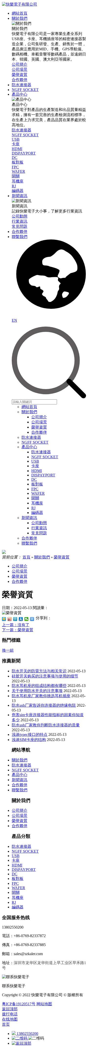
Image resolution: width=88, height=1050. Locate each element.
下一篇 (17, 630)
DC (34, 479)
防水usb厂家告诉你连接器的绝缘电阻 (44, 705)
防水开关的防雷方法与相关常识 (39, 671)
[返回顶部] (21, 1043)
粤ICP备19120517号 (18, 1004)
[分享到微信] (26, 619)
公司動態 (39, 523)
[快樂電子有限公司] (19, 4)
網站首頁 (29, 407)
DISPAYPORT (43, 475)
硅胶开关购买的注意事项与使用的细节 (45, 676)
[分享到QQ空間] (4, 619)
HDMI (36, 471)
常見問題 (39, 533)
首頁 (26, 557)
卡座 (35, 466)
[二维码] (20, 1038)
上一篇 (15, 625)
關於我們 (29, 412)
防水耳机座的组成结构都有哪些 (39, 686)
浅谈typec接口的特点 (29, 734)
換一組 (8, 650)
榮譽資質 (39, 427)
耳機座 (37, 503)
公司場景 (39, 422)
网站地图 (44, 1004)
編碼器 (37, 513)
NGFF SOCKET (35, 442)
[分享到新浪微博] (10, 619)
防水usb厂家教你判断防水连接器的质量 (46, 725)
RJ (33, 508)
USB (35, 461)
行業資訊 (39, 528)
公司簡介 (39, 417)
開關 (35, 498)
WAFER (38, 493)
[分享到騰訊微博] (15, 619)
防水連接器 (31, 437)
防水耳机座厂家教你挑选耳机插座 (41, 696)
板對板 (37, 484)
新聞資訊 (29, 518)
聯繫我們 (29, 543)
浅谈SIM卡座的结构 (29, 740)
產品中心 (29, 447)
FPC (34, 489)
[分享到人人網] (21, 619)
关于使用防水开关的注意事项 (37, 691)
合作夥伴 (39, 432)
